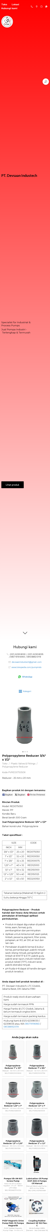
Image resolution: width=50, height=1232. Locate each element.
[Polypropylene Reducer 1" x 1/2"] (13, 1052)
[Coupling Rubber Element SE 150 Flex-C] (37, 1207)
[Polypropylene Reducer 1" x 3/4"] (37, 1052)
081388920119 (11, 1027)
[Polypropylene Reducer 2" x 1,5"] (37, 1127)
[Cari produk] (45, 81)
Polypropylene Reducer (15, 766)
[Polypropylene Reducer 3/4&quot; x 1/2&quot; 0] (25, 725)
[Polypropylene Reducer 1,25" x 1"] (13, 1089)
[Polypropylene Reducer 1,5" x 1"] (37, 1089)
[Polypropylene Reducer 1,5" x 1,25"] (13, 1127)
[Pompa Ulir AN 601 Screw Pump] (13, 1164)
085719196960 (32, 1024)
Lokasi (15, 4)
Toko (4, 763)
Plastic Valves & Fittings (23, 763)
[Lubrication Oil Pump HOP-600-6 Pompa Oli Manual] (37, 1164)
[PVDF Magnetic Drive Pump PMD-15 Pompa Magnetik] (13, 1207)
